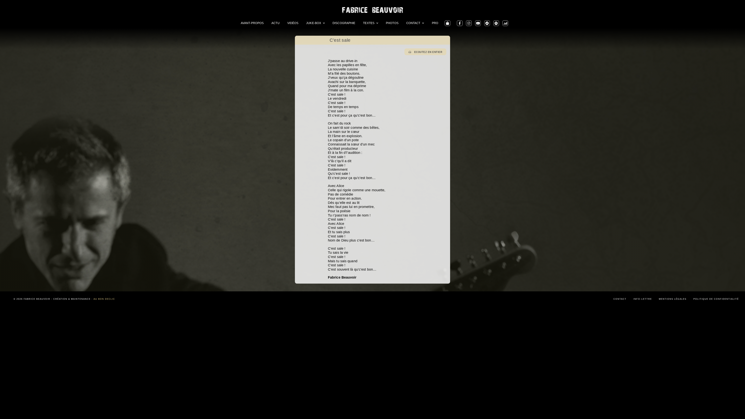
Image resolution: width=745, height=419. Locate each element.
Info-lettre (642, 299)
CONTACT (413, 23)
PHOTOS (392, 23)
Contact (619, 299)
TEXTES (368, 23)
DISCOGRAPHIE (344, 23)
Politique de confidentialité (716, 299)
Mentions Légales (672, 299)
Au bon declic (104, 299)
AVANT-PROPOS (252, 23)
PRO (435, 23)
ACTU (275, 23)
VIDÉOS (293, 23)
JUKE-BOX (313, 23)
